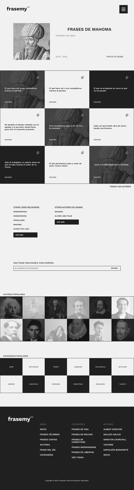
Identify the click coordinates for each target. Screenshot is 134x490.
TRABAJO (15, 153)
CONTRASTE (98, 153)
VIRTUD (58, 153)
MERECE (15, 77)
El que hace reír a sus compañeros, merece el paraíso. (65, 89)
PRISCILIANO (19, 220)
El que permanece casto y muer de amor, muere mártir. (65, 164)
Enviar (114, 268)
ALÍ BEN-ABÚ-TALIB (63, 216)
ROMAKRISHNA (20, 212)
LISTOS (7, 115)
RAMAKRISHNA (20, 216)
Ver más (19, 235)
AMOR (51, 153)
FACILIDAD (108, 153)
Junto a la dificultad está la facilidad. (111, 165)
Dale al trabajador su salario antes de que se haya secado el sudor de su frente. (22, 164)
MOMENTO (15, 115)
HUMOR (8, 77)
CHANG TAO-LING (21, 229)
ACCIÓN (52, 115)
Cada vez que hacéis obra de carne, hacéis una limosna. (110, 127)
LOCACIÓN (60, 115)
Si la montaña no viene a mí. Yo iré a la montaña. (66, 127)
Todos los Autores (120, 186)
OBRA (103, 115)
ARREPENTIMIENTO (101, 77)
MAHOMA (8, 102)
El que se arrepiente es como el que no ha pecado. (110, 89)
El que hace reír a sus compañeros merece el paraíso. (21, 89)
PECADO (113, 77)
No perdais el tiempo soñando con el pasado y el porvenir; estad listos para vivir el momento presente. (22, 127)
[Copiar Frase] (38, 77)
